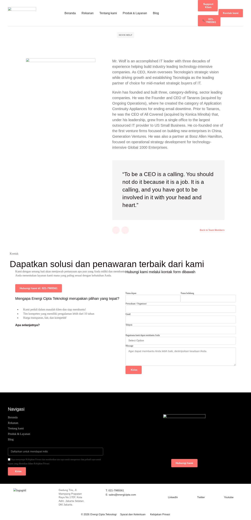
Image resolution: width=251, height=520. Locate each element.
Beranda (70, 13)
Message (129, 345)
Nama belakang (187, 293)
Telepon (129, 325)
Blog (156, 13)
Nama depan (131, 293)
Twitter (201, 497)
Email (128, 314)
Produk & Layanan (135, 13)
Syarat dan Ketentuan (133, 514)
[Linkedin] (116, 230)
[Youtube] (226, 490)
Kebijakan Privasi (160, 514)
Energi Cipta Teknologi (103, 514)
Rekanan (88, 13)
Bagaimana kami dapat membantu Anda (143, 335)
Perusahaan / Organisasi (136, 303)
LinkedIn (173, 497)
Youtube (229, 497)
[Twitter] (125, 230)
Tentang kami (108, 13)
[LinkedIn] (170, 490)
